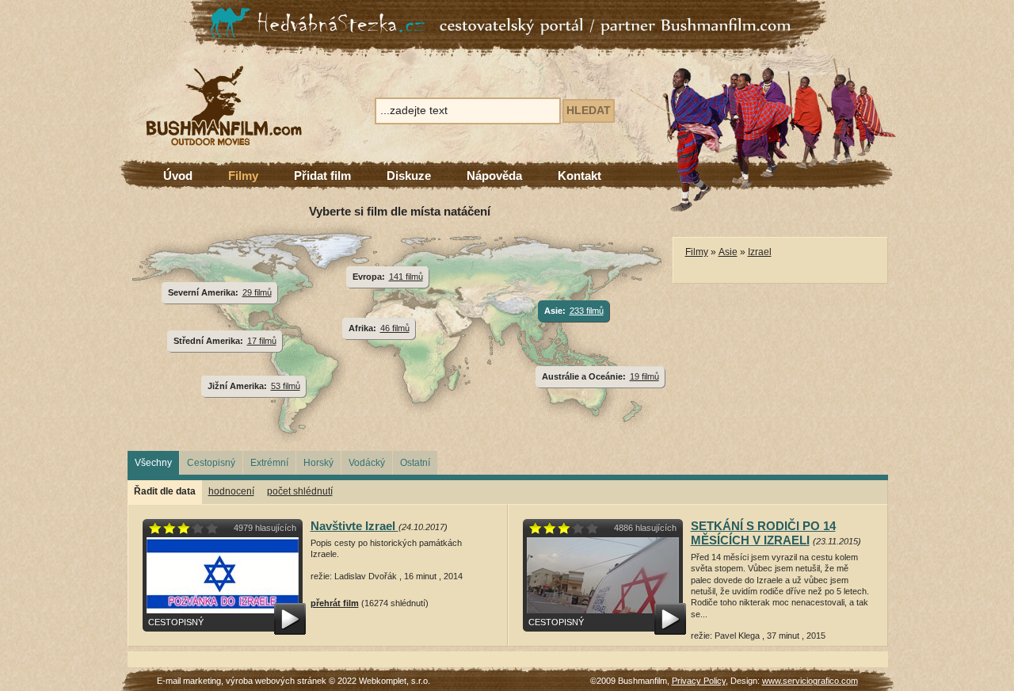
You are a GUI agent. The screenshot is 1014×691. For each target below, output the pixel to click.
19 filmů (644, 376)
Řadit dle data (165, 491)
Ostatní (415, 462)
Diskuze (409, 175)
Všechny (153, 462)
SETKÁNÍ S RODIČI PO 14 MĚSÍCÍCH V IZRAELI (763, 533)
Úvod (178, 175)
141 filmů (406, 276)
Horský (318, 462)
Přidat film (322, 175)
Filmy (243, 175)
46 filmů (395, 328)
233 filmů (587, 310)
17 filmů (261, 341)
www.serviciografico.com (810, 680)
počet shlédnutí (300, 491)
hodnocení (231, 491)
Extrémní (269, 462)
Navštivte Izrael (354, 526)
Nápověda (494, 175)
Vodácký (367, 462)
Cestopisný (211, 462)
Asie (728, 252)
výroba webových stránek (276, 680)
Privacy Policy (699, 680)
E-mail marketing (189, 680)
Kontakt (579, 175)
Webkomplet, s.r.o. (394, 680)
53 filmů (285, 386)
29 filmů (257, 292)
